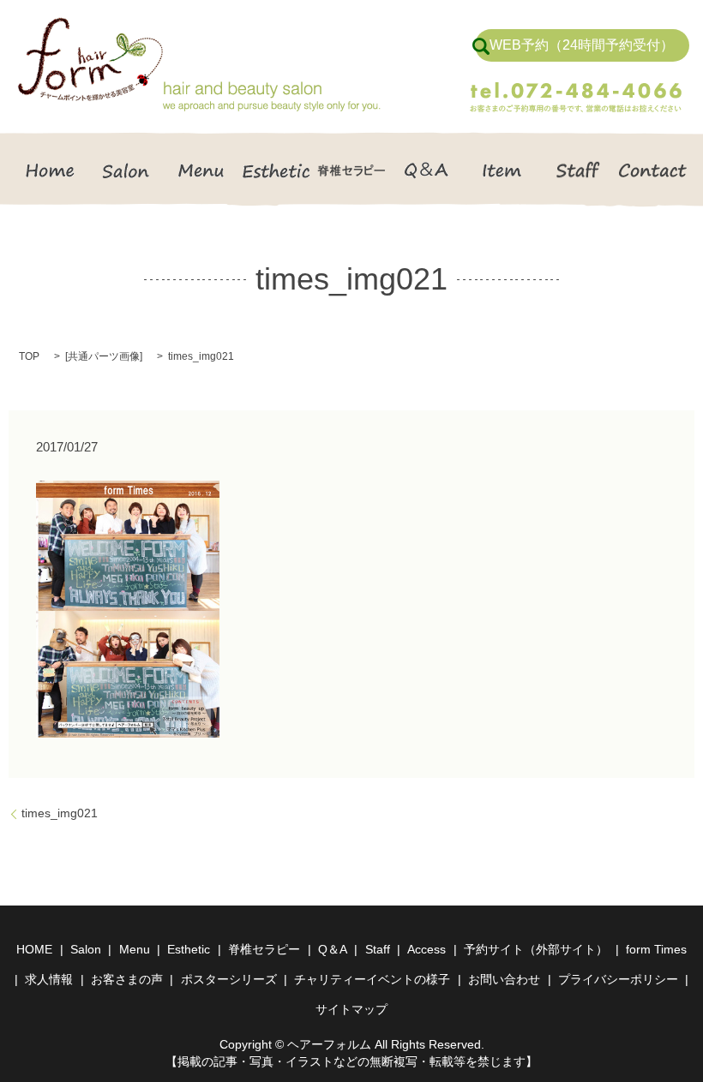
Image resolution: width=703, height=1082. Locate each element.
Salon (126, 170)
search (481, 46)
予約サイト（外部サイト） (536, 949)
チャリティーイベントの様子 (372, 979)
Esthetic (276, 170)
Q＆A (427, 170)
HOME (50, 170)
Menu (201, 170)
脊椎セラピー (351, 170)
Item (502, 170)
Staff (577, 170)
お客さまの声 (127, 979)
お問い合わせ (504, 979)
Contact (652, 170)
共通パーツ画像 (104, 356)
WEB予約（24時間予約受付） (582, 45)
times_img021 (59, 813)
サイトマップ (351, 1009)
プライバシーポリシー (618, 979)
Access (426, 949)
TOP (29, 356)
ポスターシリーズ (229, 979)
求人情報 (49, 979)
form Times (656, 949)
